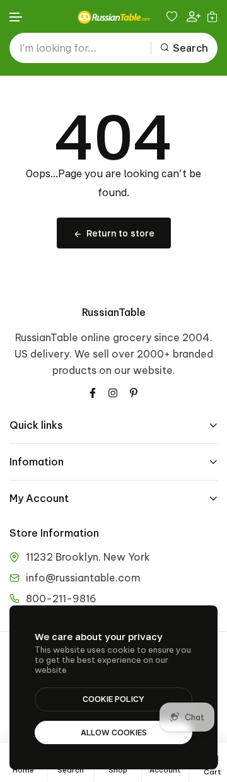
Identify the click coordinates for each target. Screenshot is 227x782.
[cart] (212, 16)
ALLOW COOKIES (114, 732)
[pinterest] (133, 391)
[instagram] (112, 391)
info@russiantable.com (83, 577)
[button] (16, 17)
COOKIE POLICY (113, 699)
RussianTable (114, 312)
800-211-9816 (61, 598)
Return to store (120, 233)
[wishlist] (173, 16)
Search (190, 48)
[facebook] (93, 391)
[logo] (113, 17)
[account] (194, 16)
